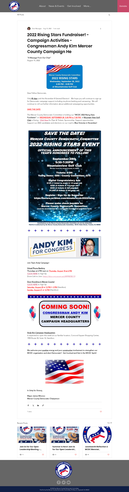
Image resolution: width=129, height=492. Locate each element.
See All (109, 423)
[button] (109, 15)
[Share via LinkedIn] (38, 405)
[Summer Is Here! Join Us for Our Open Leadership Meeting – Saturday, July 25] (64, 435)
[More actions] (100, 28)
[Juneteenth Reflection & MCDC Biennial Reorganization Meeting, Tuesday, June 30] (97, 435)
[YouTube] (69, 482)
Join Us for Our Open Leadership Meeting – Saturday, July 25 (30, 448)
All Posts (20, 15)
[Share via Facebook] (28, 405)
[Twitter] (64, 482)
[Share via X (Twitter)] (33, 405)
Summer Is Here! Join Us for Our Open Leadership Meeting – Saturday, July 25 (64, 448)
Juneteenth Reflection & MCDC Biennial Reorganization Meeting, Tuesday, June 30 (96, 448)
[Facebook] (59, 482)
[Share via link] (43, 405)
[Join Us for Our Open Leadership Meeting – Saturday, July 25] (31, 435)
